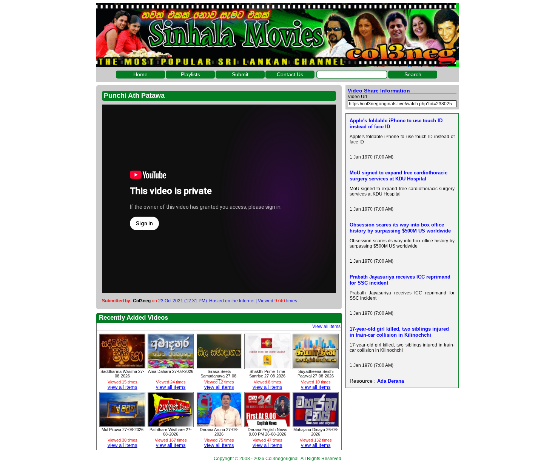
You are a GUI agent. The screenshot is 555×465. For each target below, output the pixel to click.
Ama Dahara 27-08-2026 (170, 371)
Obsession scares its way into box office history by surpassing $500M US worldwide (400, 228)
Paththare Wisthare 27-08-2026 (171, 431)
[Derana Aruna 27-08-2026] (219, 425)
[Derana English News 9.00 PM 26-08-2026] (267, 425)
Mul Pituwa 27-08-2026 (122, 429)
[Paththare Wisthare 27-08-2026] (170, 425)
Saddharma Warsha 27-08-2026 (122, 373)
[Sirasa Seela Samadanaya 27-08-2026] (219, 366)
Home (140, 74)
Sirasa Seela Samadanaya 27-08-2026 (219, 376)
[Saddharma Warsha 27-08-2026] (122, 366)
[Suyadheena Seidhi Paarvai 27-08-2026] (315, 366)
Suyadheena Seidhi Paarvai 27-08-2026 (316, 373)
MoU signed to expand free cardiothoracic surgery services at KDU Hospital (398, 176)
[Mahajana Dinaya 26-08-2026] (315, 425)
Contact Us (290, 74)
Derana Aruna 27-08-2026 (219, 431)
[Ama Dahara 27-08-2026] (170, 366)
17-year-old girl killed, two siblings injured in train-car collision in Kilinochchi (399, 332)
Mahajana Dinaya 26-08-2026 (315, 431)
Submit (240, 74)
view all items (122, 387)
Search (412, 74)
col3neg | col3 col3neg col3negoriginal (277, 35)
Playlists (190, 74)
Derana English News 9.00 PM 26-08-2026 (267, 431)
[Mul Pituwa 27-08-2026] (122, 425)
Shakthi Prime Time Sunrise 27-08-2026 (267, 373)
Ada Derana (390, 381)
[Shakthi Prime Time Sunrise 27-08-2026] (267, 366)
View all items (326, 326)
